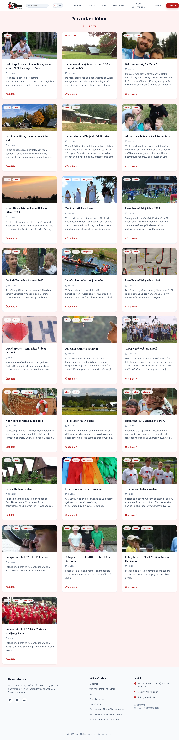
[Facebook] (10, 700)
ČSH (104, 5)
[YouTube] (24, 700)
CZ (55, 5)
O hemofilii (95, 683)
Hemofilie (118, 5)
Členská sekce (97, 699)
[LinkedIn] (17, 700)
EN (60, 5)
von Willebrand (138, 5)
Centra (157, 5)
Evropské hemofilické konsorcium (106, 714)
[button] (8, 35)
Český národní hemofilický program (107, 709)
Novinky (78, 5)
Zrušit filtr (89, 26)
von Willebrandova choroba (103, 688)
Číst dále (10, 94)
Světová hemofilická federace (104, 719)
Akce (92, 5)
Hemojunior (95, 704)
